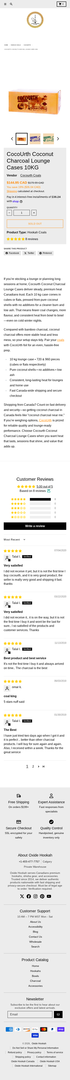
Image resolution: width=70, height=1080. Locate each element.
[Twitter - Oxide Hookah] (22, 896)
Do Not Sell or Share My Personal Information (36, 1048)
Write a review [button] (35, 526)
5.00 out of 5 (45, 486)
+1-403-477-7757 (29, 861)
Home (6, 45)
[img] (13, 551)
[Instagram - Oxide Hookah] (35, 896)
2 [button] (33, 766)
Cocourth (27, 45)
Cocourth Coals (30, 175)
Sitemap (52, 1066)
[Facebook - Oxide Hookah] (29, 896)
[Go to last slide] (12, 139)
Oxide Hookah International (29, 1066)
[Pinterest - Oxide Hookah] (42, 896)
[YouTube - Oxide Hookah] (49, 896)
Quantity (12, 207)
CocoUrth (45, 420)
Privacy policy (34, 1052)
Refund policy (15, 1052)
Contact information (46, 1057)
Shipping (12, 191)
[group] (22, 139)
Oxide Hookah (39, 1043)
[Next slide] (57, 139)
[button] (16, 239)
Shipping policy (23, 1057)
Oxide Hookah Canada (23, 1061)
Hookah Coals (16, 45)
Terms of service (55, 1052)
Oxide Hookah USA (50, 1061)
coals (60, 340)
